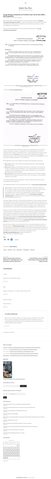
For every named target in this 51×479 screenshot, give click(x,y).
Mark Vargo (19, 249)
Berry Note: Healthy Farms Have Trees (10, 420)
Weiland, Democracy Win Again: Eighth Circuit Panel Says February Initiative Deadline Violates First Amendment (24, 417)
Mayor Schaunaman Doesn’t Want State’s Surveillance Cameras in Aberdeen (24, 353)
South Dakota (13, 246)
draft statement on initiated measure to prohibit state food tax (26, 145)
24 (6, 455)
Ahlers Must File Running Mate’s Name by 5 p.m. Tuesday (13, 432)
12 (11, 450)
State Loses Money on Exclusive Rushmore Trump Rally (13, 429)
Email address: (6, 393)
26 (11, 455)
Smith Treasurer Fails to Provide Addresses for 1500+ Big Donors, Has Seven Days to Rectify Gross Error (12, 259)
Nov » (7, 460)
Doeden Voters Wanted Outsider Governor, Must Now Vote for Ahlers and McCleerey (24, 347)
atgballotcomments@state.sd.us (11, 232)
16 (4, 452)
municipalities (26, 249)
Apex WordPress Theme (21, 477)
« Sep (4, 460)
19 (11, 452)
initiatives (9, 249)
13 (13, 450)
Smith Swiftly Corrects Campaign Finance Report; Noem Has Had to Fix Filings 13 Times (38, 259)
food (5, 249)
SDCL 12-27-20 (8, 173)
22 (18, 452)
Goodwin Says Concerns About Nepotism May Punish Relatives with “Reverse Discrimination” (20, 426)
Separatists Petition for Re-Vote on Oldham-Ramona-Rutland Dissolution (23, 349)
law (14, 249)
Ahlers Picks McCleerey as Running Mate (10, 413)
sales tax (32, 249)
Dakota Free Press (25, 8)
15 (18, 450)
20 (13, 452)
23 (4, 455)
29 (18, 455)
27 (13, 455)
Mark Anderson (6, 355)
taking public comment (18, 226)
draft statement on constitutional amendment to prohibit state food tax (28, 85)
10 (6, 450)
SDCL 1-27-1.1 (8, 167)
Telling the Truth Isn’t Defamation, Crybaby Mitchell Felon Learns (22, 351)
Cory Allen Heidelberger (11, 314)
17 (6, 452)
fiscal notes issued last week (39, 184)
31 (6, 457)
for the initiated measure (16, 89)
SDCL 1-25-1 (8, 164)
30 (4, 457)
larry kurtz (5, 347)
